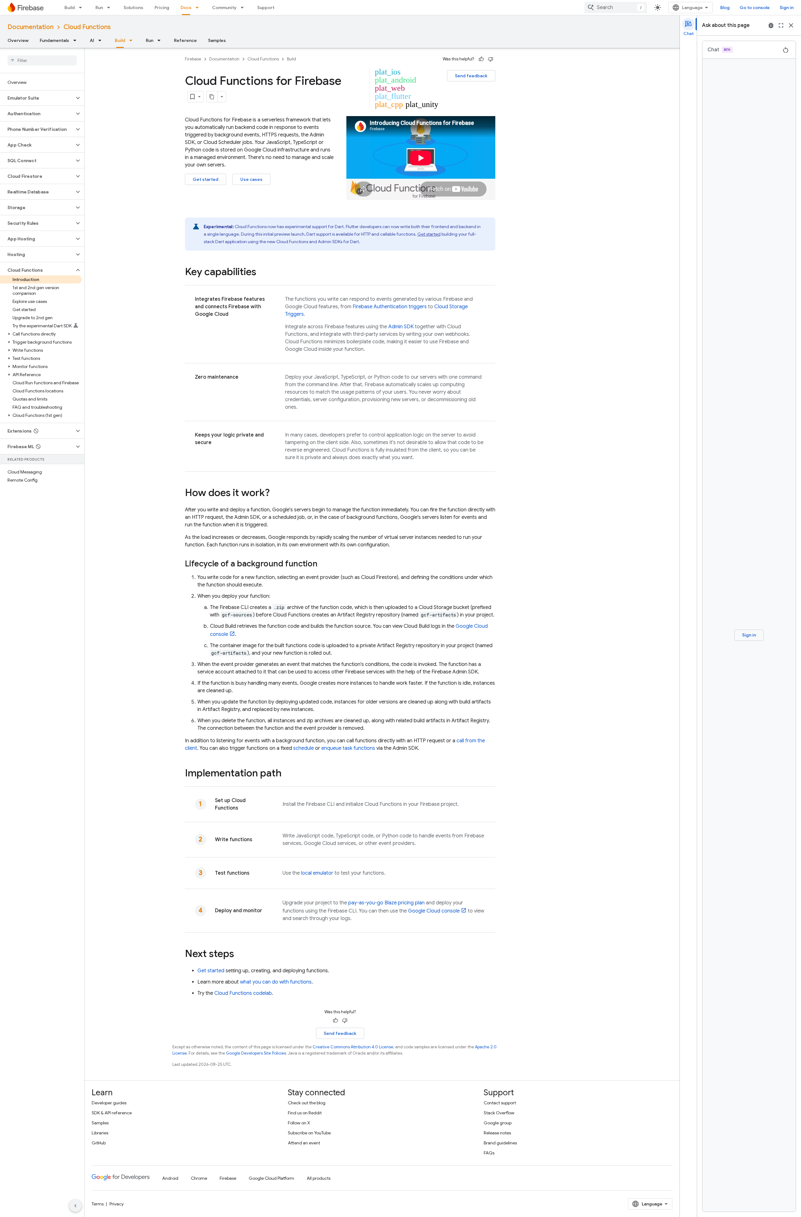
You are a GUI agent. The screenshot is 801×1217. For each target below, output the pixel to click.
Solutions (133, 7)
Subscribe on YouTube (309, 1133)
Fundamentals (54, 40)
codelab (243, 993)
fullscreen (781, 25)
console (434, 911)
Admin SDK (401, 327)
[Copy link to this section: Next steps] (240, 954)
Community (224, 7)
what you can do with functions (276, 982)
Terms (98, 1203)
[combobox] (615, 7)
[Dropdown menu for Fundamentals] (76, 40)
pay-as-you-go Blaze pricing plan (386, 903)
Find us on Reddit (305, 1113)
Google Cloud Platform (271, 1178)
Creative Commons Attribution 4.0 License (353, 1047)
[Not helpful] (490, 59)
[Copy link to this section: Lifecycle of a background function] (324, 564)
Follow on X (299, 1123)
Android (170, 1178)
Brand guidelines (500, 1143)
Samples (217, 40)
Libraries (100, 1133)
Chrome (199, 1178)
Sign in (786, 7)
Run (99, 7)
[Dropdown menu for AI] (101, 40)
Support (265, 7)
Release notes (497, 1133)
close (791, 25)
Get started (205, 179)
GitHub (99, 1143)
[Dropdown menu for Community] (244, 7)
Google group (498, 1123)
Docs (186, 7)
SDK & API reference (112, 1113)
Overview (18, 40)
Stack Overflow (499, 1113)
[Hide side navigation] (75, 1205)
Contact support (500, 1103)
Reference (185, 40)
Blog (725, 7)
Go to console (755, 7)
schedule (303, 748)
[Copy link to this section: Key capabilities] (262, 272)
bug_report (771, 25)
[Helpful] (481, 59)
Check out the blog (306, 1103)
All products (318, 1178)
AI (92, 40)
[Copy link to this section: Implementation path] (288, 774)
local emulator (317, 873)
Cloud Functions (87, 27)
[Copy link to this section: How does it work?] (276, 493)
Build (69, 7)
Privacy (117, 1203)
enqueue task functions (348, 748)
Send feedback (471, 76)
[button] (37, 98)
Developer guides (109, 1103)
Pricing (162, 7)
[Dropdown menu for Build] (82, 7)
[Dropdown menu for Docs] (199, 7)
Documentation (31, 27)
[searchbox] (42, 60)
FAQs (489, 1153)
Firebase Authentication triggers (390, 307)
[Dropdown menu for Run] (110, 7)
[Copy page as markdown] (212, 96)
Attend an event (304, 1143)
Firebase (193, 59)
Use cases (251, 179)
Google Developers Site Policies (256, 1053)
